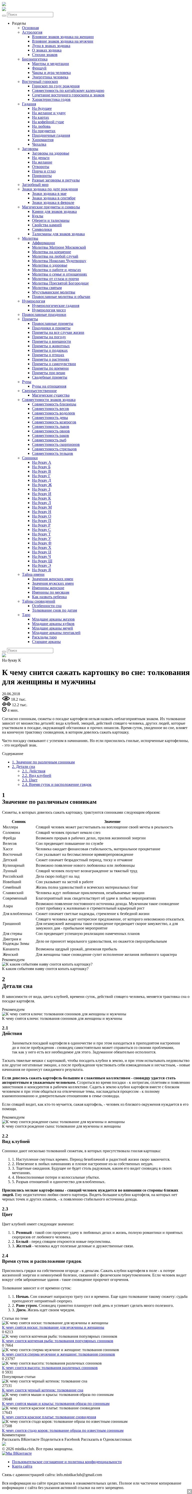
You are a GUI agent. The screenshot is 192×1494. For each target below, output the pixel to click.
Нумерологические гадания (55, 305)
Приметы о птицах (48, 355)
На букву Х (41, 547)
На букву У (41, 538)
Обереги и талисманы (51, 220)
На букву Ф (42, 543)
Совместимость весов (50, 408)
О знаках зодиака (47, 50)
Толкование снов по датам (54, 610)
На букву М (42, 507)
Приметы (30, 319)
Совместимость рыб (49, 440)
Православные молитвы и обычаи (61, 296)
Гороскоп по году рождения (56, 86)
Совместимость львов (50, 426)
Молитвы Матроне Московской (59, 247)
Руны (26, 382)
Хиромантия (43, 140)
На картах (40, 117)
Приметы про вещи (48, 373)
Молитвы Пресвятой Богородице (60, 283)
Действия (33, 771)
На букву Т (41, 534)
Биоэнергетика (35, 59)
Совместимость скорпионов (56, 444)
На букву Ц (41, 552)
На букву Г (41, 476)
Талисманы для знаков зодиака (58, 234)
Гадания (29, 104)
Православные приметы (52, 323)
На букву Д (41, 480)
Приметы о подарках (50, 350)
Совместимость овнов (51, 431)
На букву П (41, 520)
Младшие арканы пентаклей (56, 633)
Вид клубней (36, 775)
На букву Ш (42, 561)
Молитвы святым (47, 288)
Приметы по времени (50, 368)
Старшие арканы (46, 641)
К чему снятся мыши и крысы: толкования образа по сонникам (56, 1403)
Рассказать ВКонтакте (21, 1439)
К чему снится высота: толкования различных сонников (50, 1368)
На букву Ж (42, 485)
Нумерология (33, 301)
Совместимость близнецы (54, 404)
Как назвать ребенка (49, 597)
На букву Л (41, 503)
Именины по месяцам (50, 592)
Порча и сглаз (44, 171)
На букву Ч (41, 556)
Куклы (37, 216)
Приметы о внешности (51, 341)
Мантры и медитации (50, 63)
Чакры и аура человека (51, 72)
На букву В (41, 471)
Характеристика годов (51, 99)
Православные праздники (44, 314)
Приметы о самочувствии (54, 364)
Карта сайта (22, 1466)
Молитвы (30, 238)
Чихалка (39, 144)
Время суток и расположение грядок (57, 784)
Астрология (32, 32)
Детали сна (23, 766)
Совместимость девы (50, 417)
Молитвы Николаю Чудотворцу (59, 261)
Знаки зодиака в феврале (53, 202)
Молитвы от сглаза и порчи (55, 279)
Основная (30, 28)
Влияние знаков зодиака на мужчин (62, 41)
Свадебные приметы (49, 377)
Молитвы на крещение (51, 252)
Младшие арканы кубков (53, 624)
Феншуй (39, 68)
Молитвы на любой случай (55, 256)
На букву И (41, 494)
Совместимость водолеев (53, 413)
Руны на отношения (49, 386)
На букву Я (41, 570)
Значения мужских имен (53, 583)
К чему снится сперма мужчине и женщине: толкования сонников (58, 1354)
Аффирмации (43, 243)
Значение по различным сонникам (43, 762)
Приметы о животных (51, 346)
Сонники (30, 458)
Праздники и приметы (51, 328)
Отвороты (40, 167)
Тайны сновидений (38, 601)
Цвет (30, 780)
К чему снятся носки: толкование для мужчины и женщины (53, 1327)
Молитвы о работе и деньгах (56, 270)
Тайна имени (33, 574)
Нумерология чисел (49, 310)
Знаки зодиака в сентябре (54, 198)
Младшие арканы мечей (52, 628)
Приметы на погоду (49, 337)
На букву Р (41, 525)
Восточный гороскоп (40, 81)
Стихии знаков (45, 55)
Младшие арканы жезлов (53, 619)
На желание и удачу (49, 113)
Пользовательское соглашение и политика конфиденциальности (67, 1462)
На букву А (41, 462)
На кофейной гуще (48, 122)
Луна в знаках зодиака (51, 46)
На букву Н (41, 512)
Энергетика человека (50, 77)
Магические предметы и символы (51, 207)
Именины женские (48, 588)
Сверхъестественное (39, 391)
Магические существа (51, 395)
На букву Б (41, 467)
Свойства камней (47, 225)
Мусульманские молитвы (53, 292)
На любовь (41, 126)
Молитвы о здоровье (49, 265)
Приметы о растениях (50, 359)
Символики (42, 229)
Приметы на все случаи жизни (58, 332)
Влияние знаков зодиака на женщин (63, 37)
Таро (26, 615)
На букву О (41, 516)
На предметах (44, 131)
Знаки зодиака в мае (49, 193)
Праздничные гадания (51, 135)
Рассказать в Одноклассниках (106, 1439)
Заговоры (30, 149)
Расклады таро (44, 637)
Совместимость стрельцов (54, 449)
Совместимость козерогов (54, 422)
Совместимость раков (50, 435)
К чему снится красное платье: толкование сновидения (49, 1417)
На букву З (41, 489)
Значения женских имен (52, 579)
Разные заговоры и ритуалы (56, 180)
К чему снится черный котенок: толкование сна (42, 1390)
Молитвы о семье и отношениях (59, 274)
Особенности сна (47, 606)
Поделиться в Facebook (60, 1439)
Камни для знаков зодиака (54, 211)
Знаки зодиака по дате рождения (50, 189)
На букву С (41, 529)
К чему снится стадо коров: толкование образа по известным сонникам (63, 1430)
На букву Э (41, 565)
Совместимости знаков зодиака (49, 400)
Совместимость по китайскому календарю (68, 90)
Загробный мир (35, 184)
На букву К (41, 498)
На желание (42, 162)
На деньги (41, 158)
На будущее (42, 108)
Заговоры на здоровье (50, 153)
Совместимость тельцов (52, 453)
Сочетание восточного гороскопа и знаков (68, 95)
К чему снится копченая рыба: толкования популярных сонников (57, 1341)
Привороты (42, 175)
